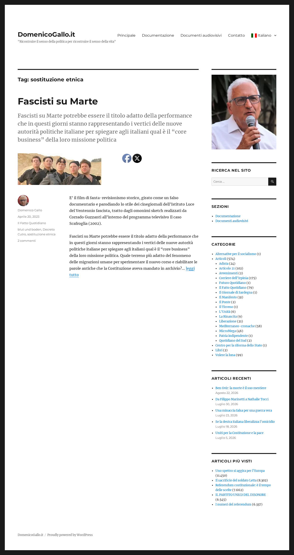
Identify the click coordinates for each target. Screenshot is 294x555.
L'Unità (224, 312)
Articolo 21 (227, 268)
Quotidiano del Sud (232, 341)
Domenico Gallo (30, 210)
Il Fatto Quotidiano (32, 223)
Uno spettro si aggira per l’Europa (240, 471)
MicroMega (227, 331)
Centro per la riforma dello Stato (238, 345)
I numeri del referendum (233, 504)
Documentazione (158, 35)
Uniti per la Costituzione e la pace (239, 433)
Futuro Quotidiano (232, 283)
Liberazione (227, 321)
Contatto (236, 35)
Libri (218, 350)
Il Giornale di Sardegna (235, 292)
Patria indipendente (233, 336)
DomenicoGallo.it (46, 34)
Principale (126, 35)
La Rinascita (228, 317)
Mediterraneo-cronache (237, 326)
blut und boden (29, 229)
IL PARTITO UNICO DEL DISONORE (240, 495)
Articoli (220, 259)
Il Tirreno (226, 307)
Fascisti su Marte (58, 101)
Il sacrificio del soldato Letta (236, 480)
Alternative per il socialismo (235, 254)
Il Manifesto (228, 297)
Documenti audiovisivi (201, 35)
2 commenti (27, 240)
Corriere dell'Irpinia (233, 278)
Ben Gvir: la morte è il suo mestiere (240, 388)
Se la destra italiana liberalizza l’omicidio (245, 422)
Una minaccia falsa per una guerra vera (243, 410)
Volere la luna (225, 355)
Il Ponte (224, 302)
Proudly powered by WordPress (70, 535)
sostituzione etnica (41, 234)
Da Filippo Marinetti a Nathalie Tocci (242, 399)
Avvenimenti (228, 273)
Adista (223, 264)
